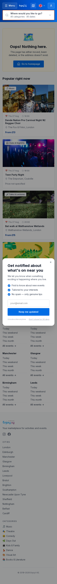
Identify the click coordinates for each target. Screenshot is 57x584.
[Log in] (51, 5)
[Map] (33, 5)
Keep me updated (28, 311)
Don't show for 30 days (39, 319)
